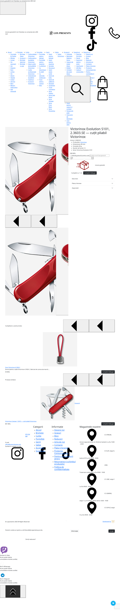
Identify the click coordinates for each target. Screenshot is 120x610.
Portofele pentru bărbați (42, 56)
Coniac (12, 60)
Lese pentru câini (69, 123)
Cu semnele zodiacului (42, 76)
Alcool (10, 52)
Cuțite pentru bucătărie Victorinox (32, 60)
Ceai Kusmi (79, 66)
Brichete (20, 52)
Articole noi (89, 62)
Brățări (69, 68)
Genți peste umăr (50, 72)
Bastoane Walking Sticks (69, 58)
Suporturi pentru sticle (79, 62)
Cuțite (27, 52)
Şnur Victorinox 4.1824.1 (12, 367)
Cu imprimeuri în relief (42, 70)
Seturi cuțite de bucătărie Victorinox (32, 66)
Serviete (51, 66)
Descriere (75, 179)
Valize (57, 52)
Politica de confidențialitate (61, 468)
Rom (11, 70)
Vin (11, 74)
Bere (11, 83)
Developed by (107, 521)
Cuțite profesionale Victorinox (32, 72)
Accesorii (23, 58)
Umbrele (69, 54)
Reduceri (89, 60)
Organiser (52, 85)
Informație (74, 531)
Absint (12, 76)
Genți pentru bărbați (51, 56)
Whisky (12, 58)
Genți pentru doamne (51, 62)
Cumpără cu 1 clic (76, 173)
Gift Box (78, 68)
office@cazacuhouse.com (13, 444)
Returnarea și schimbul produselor (65, 462)
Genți (47, 52)
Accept (112, 531)
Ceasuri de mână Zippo (70, 64)
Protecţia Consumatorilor (61, 452)
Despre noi (86, 52)
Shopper (51, 83)
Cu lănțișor (42, 66)
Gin (11, 66)
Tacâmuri (31, 80)
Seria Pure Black (50, 105)
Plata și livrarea (90, 66)
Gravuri (88, 56)
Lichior (12, 72)
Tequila (12, 78)
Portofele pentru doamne (42, 62)
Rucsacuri (52, 68)
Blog (87, 58)
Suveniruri (77, 52)
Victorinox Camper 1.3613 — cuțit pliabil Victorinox (20, 421)
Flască (78, 58)
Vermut (12, 82)
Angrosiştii (75, 188)
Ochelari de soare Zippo (69, 72)
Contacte (89, 64)
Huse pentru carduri (41, 81)
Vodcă (12, 80)
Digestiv (12, 68)
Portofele (39, 52)
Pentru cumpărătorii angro (90, 74)
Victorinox (83, 142)
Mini (40, 85)
